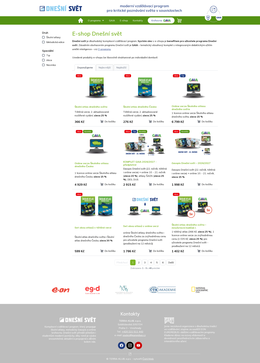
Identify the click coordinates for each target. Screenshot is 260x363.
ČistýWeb (148, 358)
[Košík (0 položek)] (179, 20)
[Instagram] (130, 345)
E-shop (124, 20)
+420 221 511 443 (132, 331)
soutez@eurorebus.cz (134, 335)
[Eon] (61, 290)
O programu (94, 20)
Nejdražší (121, 67)
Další (171, 262)
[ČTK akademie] (162, 290)
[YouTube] (138, 345)
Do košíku (110, 121)
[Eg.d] (92, 290)
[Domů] (80, 20)
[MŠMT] (124, 289)
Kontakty (138, 20)
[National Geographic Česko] (200, 289)
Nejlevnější (105, 67)
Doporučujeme (85, 67)
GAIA (112, 20)
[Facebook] (121, 345)
